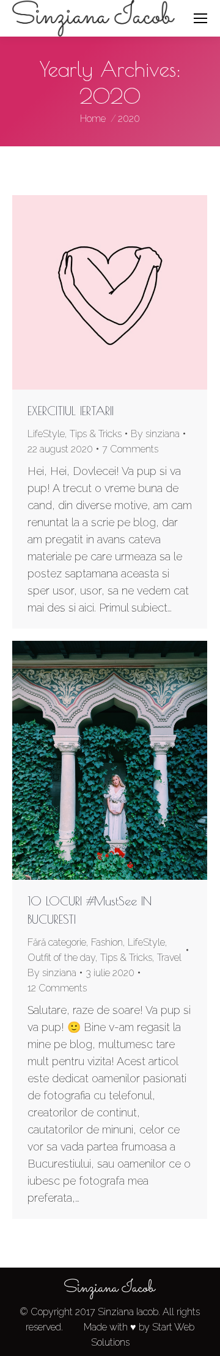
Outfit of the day (61, 957)
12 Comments (57, 988)
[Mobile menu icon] (200, 18)
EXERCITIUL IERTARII (71, 411)
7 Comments (130, 449)
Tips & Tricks (96, 434)
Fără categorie (57, 942)
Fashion (107, 942)
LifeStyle (46, 434)
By (155, 434)
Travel (169, 957)
